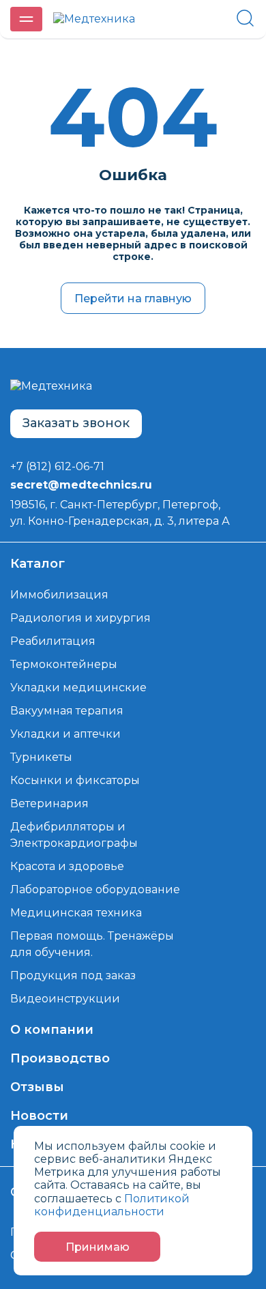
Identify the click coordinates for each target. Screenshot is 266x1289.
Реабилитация (52, 641)
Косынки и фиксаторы (75, 780)
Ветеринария (49, 803)
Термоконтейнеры (63, 664)
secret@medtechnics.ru (81, 484)
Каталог (37, 563)
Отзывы (37, 1087)
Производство (60, 1058)
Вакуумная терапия (66, 710)
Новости (39, 1115)
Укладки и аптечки (65, 733)
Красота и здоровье (67, 866)
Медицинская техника (76, 912)
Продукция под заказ (73, 975)
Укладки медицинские (78, 687)
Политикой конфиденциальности (112, 1205)
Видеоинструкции (65, 998)
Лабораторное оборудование (95, 889)
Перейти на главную (133, 298)
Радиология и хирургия (80, 617)
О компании (51, 1029)
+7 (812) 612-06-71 (57, 466)
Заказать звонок (76, 423)
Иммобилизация (59, 594)
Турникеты (41, 757)
